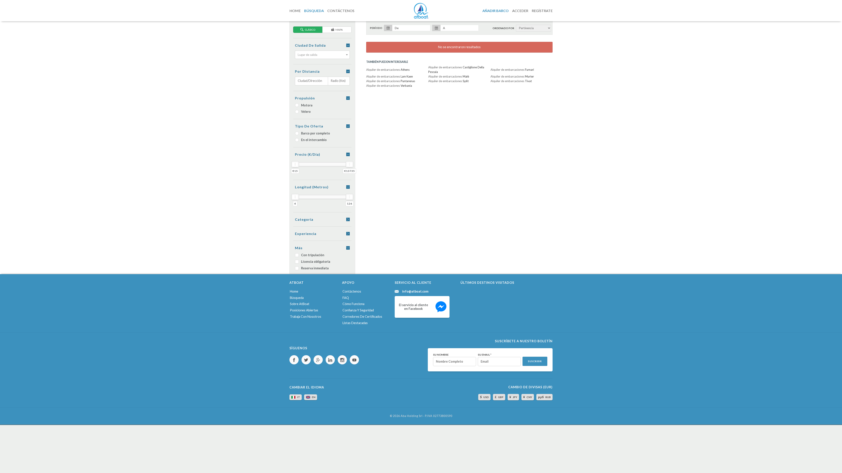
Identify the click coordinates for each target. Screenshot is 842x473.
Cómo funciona (353, 304)
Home (294, 291)
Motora (306, 105)
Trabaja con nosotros (305, 316)
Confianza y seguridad (358, 310)
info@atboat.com (415, 291)
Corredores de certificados (362, 316)
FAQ (346, 298)
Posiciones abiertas (304, 310)
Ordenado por (503, 28)
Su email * (484, 354)
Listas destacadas (355, 323)
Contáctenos (352, 291)
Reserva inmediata (315, 268)
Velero (306, 111)
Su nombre (441, 354)
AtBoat (421, 11)
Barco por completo (315, 133)
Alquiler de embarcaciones (388, 69)
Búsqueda (297, 298)
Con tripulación (312, 255)
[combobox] (322, 55)
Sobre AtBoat (299, 304)
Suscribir (535, 361)
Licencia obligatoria (315, 261)
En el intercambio (314, 140)
